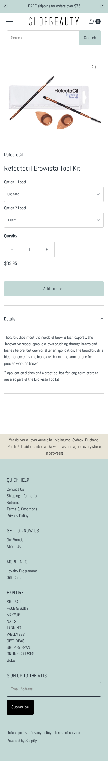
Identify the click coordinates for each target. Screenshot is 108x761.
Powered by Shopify (22, 740)
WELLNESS (16, 634)
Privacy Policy (17, 515)
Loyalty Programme (22, 571)
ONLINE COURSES (20, 653)
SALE (11, 660)
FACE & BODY (17, 608)
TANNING (14, 627)
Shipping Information (22, 495)
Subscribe (20, 707)
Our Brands (15, 539)
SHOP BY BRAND (20, 647)
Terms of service (67, 732)
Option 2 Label (15, 208)
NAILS (11, 621)
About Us (14, 546)
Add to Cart (54, 288)
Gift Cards (14, 577)
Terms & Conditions (22, 509)
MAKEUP (13, 614)
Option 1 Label (15, 181)
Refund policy (17, 732)
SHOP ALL (14, 601)
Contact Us (15, 489)
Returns (13, 502)
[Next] (102, 6)
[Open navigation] (10, 21)
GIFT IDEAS (15, 640)
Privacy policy (41, 732)
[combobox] (54, 37)
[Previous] (5, 6)
